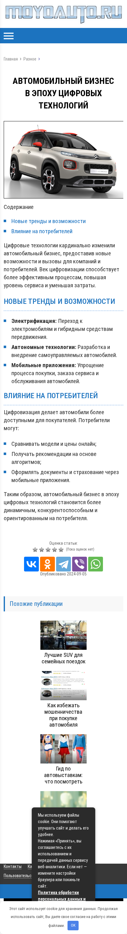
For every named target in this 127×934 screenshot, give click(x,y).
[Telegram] (63, 564)
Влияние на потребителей (41, 231)
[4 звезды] (55, 549)
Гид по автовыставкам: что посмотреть (63, 775)
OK (73, 925)
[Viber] (79, 564)
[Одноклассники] (47, 564)
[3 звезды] (49, 549)
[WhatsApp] (95, 564)
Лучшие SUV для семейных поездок (63, 658)
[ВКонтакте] (31, 564)
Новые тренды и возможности (48, 221)
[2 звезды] (42, 549)
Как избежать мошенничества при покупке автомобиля (63, 715)
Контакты (13, 866)
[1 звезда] (36, 549)
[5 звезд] (62, 549)
